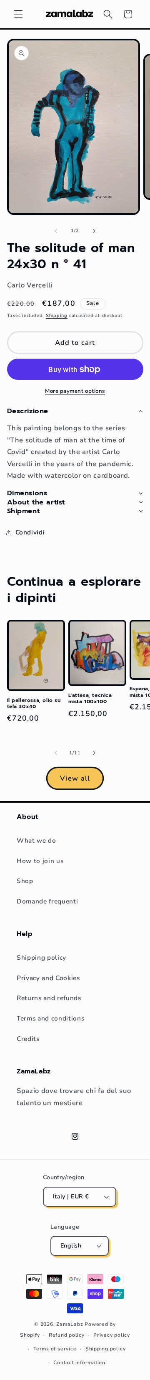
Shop (25, 880)
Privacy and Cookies (48, 977)
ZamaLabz (69, 1324)
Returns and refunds (49, 997)
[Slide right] (94, 231)
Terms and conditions (50, 1018)
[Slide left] (56, 231)
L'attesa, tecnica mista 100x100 (90, 698)
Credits (28, 1038)
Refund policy (67, 1335)
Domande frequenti (47, 901)
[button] (18, 14)
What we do (36, 840)
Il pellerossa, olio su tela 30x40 (34, 703)
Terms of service (54, 1348)
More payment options (75, 391)
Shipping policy (41, 957)
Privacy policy (111, 1335)
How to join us (40, 860)
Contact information (79, 1362)
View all (75, 778)
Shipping (57, 315)
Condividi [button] (30, 532)
